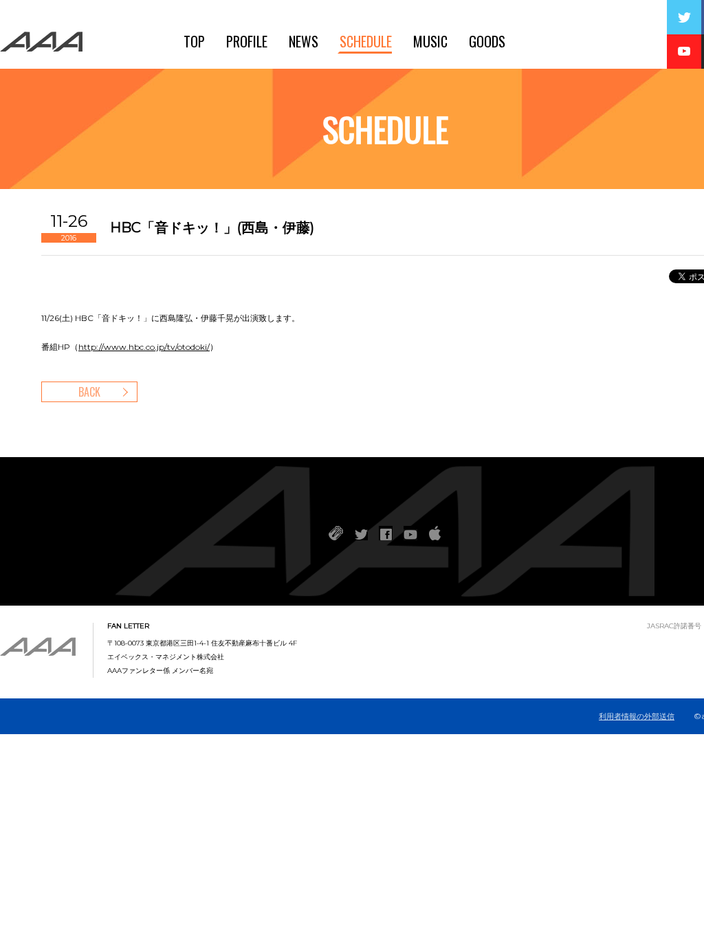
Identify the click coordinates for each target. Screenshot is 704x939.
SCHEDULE (366, 41)
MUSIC (430, 41)
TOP (194, 41)
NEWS (303, 41)
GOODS (487, 41)
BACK (89, 392)
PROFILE (246, 41)
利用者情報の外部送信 (636, 716)
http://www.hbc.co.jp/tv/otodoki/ (144, 347)
